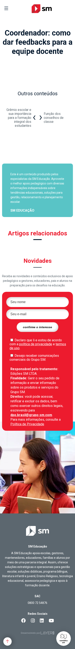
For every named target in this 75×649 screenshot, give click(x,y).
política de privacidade (35, 344)
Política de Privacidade (27, 424)
